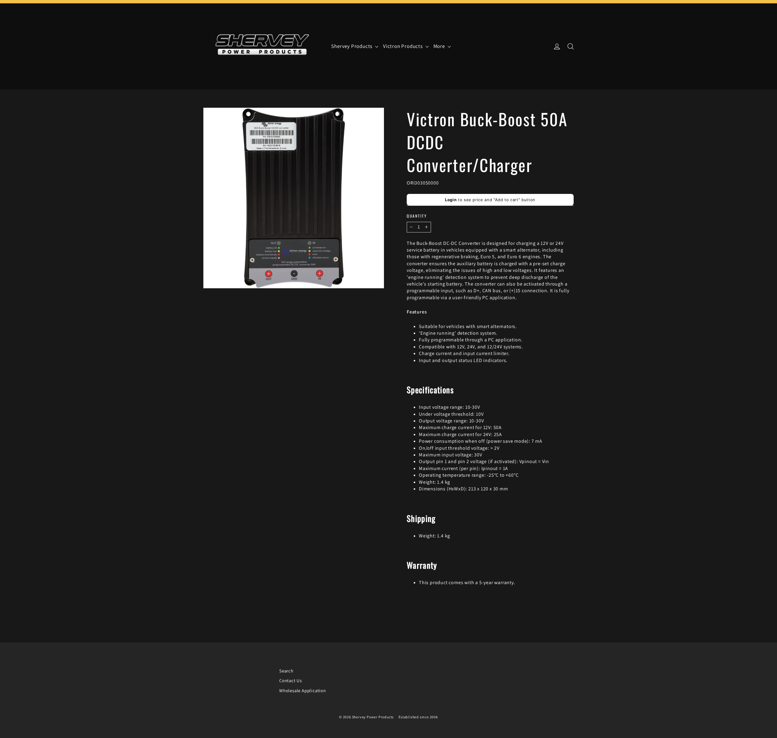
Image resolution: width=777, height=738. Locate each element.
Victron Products (403, 46)
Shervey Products (352, 46)
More (439, 46)
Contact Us (290, 680)
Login (450, 199)
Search (286, 671)
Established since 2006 (418, 717)
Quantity (417, 216)
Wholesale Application (302, 690)
